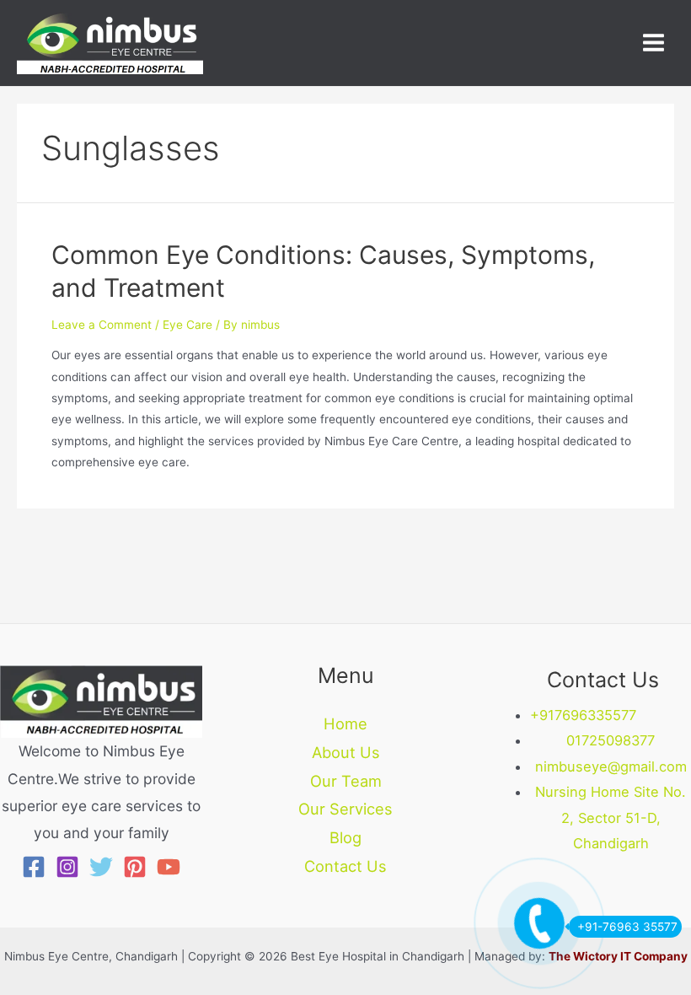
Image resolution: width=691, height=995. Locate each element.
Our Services (345, 808)
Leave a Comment (101, 324)
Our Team (346, 781)
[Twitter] (101, 867)
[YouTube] (168, 867)
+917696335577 (583, 715)
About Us (346, 752)
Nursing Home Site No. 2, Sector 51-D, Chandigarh (610, 817)
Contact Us (345, 866)
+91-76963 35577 (627, 926)
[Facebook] (34, 867)
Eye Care (187, 324)
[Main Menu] (654, 43)
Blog (345, 837)
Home (345, 723)
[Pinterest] (135, 867)
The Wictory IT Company (618, 956)
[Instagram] (67, 867)
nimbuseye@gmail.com (611, 766)
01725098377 (610, 740)
